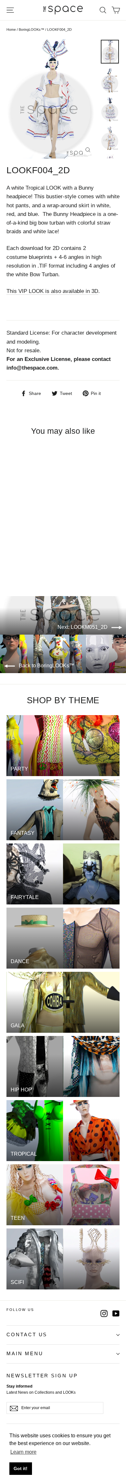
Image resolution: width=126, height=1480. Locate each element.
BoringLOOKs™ (31, 29)
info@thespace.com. (32, 368)
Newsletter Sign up (42, 1375)
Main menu (24, 1353)
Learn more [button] (23, 1452)
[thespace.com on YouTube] (116, 1313)
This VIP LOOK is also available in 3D (52, 291)
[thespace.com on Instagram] (104, 1313)
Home (11, 29)
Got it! (20, 1468)
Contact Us (26, 1334)
